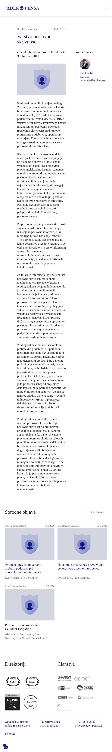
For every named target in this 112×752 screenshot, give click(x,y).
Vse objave (97, 512)
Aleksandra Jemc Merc (19, 634)
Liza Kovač (23, 638)
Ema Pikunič (39, 638)
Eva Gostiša (12, 577)
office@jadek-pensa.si (88, 725)
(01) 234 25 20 (86, 721)
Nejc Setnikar (29, 577)
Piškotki (10, 733)
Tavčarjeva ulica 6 (51, 721)
